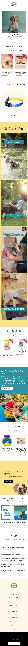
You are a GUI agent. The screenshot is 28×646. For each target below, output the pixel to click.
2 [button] (13, 42)
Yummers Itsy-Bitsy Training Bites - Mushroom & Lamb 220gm (21, 72)
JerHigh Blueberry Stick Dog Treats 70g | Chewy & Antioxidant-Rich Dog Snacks (21, 350)
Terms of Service (14, 605)
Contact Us (14, 617)
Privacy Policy (14, 600)
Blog (14, 619)
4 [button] (15, 42)
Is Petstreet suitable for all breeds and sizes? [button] (12, 548)
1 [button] (12, 42)
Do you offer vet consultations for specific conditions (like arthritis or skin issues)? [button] (13, 559)
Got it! (14, 643)
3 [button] (14, 42)
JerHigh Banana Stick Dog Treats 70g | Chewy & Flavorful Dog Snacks (7, 354)
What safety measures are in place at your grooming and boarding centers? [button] (13, 553)
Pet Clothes (14, 116)
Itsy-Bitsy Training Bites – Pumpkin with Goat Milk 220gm (7, 72)
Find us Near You (14, 622)
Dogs (14, 629)
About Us (14, 615)
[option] (14, 25)
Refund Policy (14, 603)
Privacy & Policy (14, 639)
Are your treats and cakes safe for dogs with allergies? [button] (13, 571)
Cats (14, 631)
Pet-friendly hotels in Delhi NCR (14, 523)
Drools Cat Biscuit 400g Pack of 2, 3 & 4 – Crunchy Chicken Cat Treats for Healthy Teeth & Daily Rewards (7, 451)
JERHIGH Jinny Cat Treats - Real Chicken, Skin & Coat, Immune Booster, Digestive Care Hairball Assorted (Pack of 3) (21, 451)
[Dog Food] (14, 22)
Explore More (7, 388)
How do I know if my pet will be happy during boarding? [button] (12, 565)
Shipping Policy (14, 607)
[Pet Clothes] (14, 102)
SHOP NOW (8, 481)
